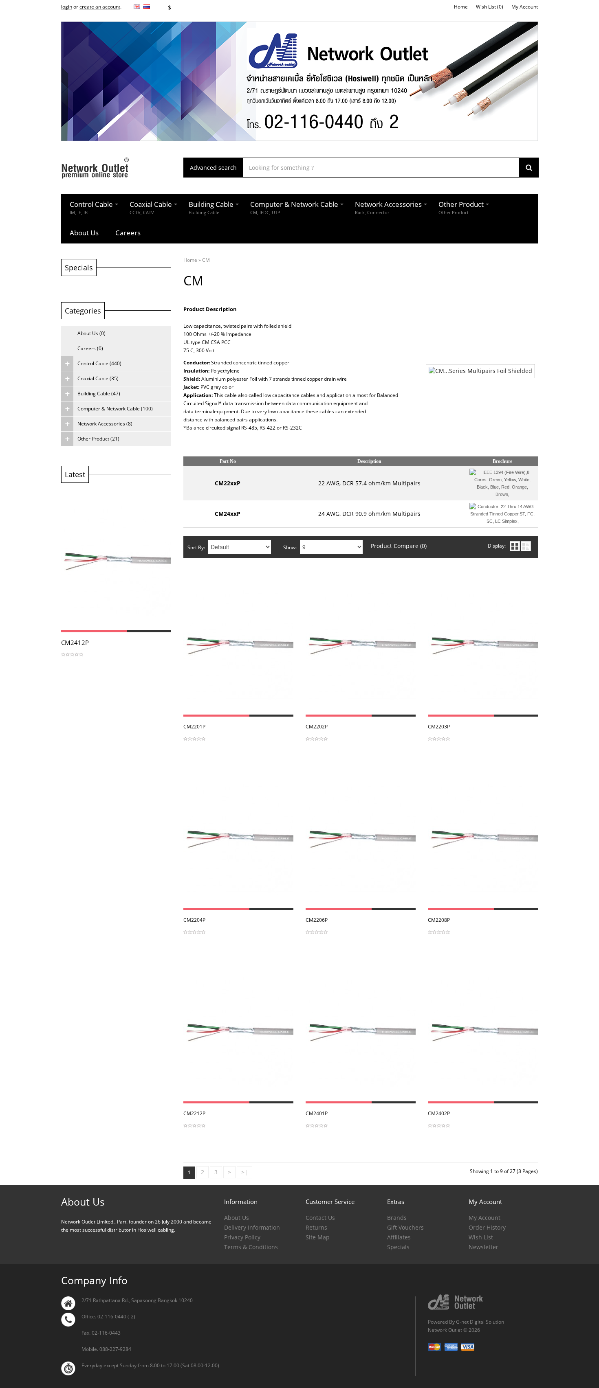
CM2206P (317, 920)
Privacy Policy (242, 1237)
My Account (524, 6)
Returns (316, 1227)
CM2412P (75, 642)
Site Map (318, 1237)
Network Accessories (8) (104, 423)
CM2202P (317, 726)
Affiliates (399, 1237)
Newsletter (483, 1247)
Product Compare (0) (399, 546)
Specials (398, 1247)
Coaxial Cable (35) (98, 378)
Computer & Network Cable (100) (115, 408)
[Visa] (467, 1346)
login (66, 6)
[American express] (452, 1346)
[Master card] (435, 1346)
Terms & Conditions (251, 1247)
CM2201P (194, 726)
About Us (236, 1217)
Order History (487, 1227)
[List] (526, 546)
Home (461, 6)
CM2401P (317, 1113)
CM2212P (194, 1113)
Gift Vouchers (405, 1227)
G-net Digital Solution (480, 1321)
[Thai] (146, 6)
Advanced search (213, 167)
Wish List (481, 1237)
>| (244, 1172)
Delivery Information (252, 1227)
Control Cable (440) (99, 363)
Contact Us (320, 1217)
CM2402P (439, 1113)
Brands (397, 1217)
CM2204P (194, 920)
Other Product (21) (98, 438)
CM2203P (439, 726)
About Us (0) (91, 333)
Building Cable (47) (98, 393)
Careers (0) (90, 348)
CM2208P (439, 920)
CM (206, 260)
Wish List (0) (489, 6)
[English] (137, 6)
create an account (99, 6)
